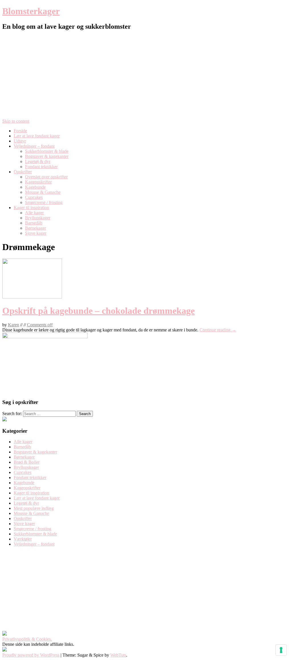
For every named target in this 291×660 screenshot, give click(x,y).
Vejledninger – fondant (34, 146)
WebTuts (118, 655)
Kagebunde (35, 187)
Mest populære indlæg (34, 508)
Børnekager (35, 228)
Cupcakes (34, 197)
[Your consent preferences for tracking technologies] (281, 650)
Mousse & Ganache (43, 192)
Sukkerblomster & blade (46, 151)
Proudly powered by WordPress (30, 655)
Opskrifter (23, 171)
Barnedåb (33, 222)
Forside (20, 130)
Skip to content (15, 121)
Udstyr (20, 141)
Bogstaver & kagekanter (46, 156)
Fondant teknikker (41, 166)
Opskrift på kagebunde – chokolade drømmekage (98, 311)
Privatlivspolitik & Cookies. (27, 639)
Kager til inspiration (31, 207)
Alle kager (34, 212)
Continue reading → (217, 329)
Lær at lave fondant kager (37, 135)
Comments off (40, 324)
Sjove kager (35, 233)
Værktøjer (23, 539)
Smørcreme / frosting (44, 202)
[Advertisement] (145, 76)
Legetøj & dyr (37, 161)
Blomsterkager (31, 11)
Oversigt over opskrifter (46, 176)
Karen (13, 324)
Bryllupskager (37, 217)
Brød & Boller (27, 462)
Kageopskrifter (38, 182)
